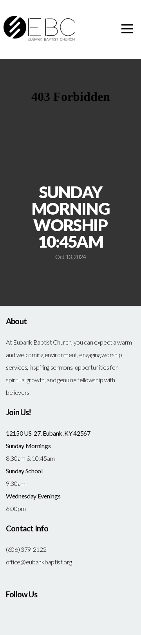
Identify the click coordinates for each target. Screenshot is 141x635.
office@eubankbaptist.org (39, 562)
